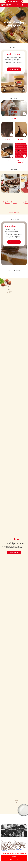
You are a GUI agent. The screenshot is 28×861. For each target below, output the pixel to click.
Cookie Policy (4, 850)
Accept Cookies (14, 859)
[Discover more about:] (21, 153)
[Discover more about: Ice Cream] (7, 132)
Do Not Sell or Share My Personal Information (14, 853)
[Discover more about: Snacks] (7, 153)
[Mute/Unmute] (24, 39)
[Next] (23, 90)
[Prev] (4, 90)
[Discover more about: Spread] (14, 110)
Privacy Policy (19, 849)
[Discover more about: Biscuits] (21, 132)
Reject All (14, 856)
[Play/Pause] (22, 39)
